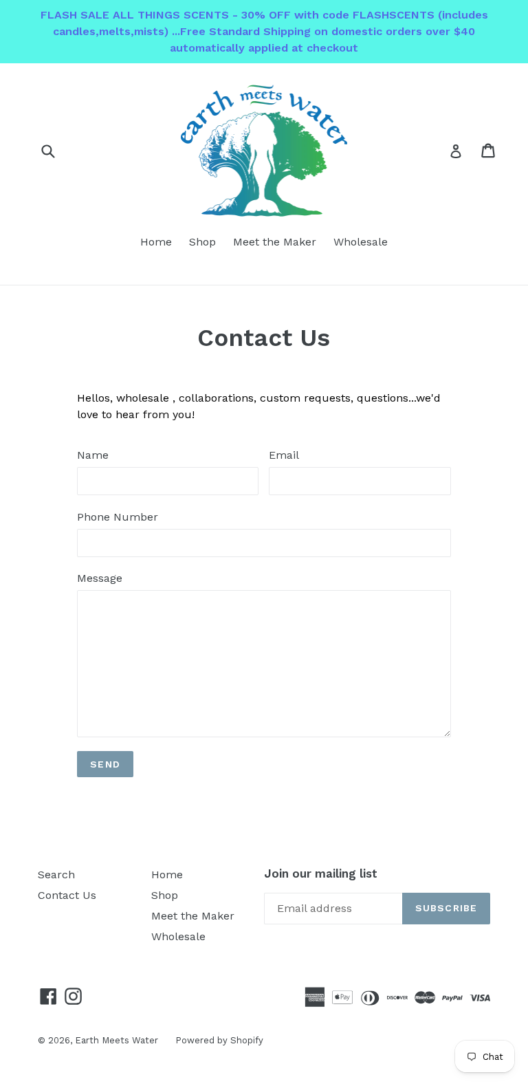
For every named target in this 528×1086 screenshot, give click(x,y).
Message (99, 578)
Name (93, 454)
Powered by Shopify (219, 1040)
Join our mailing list (320, 873)
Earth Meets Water (116, 1040)
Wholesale (360, 241)
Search (56, 874)
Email (284, 454)
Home (156, 241)
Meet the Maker (274, 241)
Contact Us (67, 895)
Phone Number (117, 516)
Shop (202, 241)
